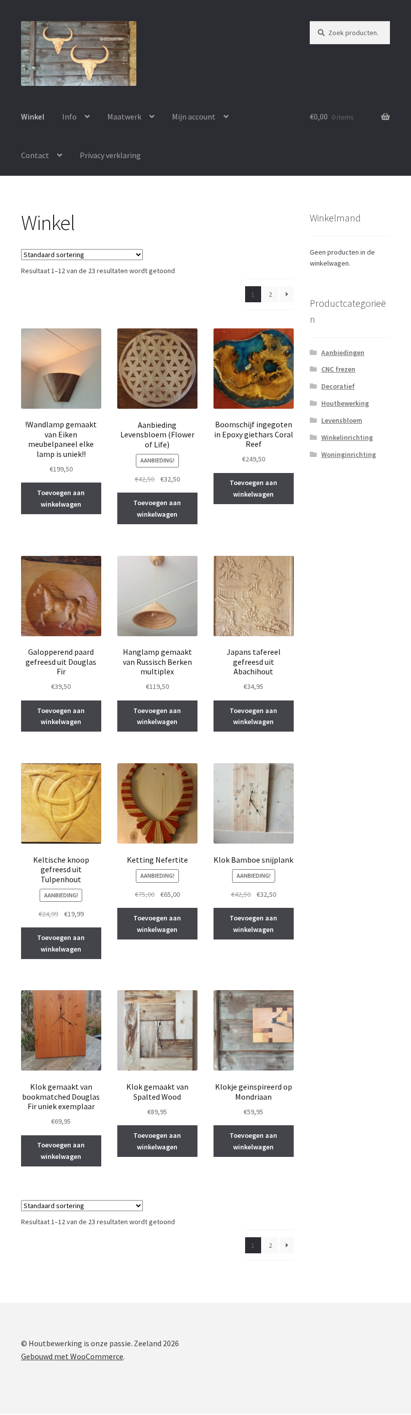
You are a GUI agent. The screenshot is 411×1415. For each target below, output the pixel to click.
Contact (35, 155)
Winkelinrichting (347, 437)
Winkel (33, 116)
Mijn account (194, 116)
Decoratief (338, 386)
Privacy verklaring (110, 155)
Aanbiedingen (342, 352)
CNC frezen (338, 369)
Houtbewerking (345, 403)
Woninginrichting (348, 454)
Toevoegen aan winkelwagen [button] (61, 498)
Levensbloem (341, 420)
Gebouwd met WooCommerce (72, 1356)
